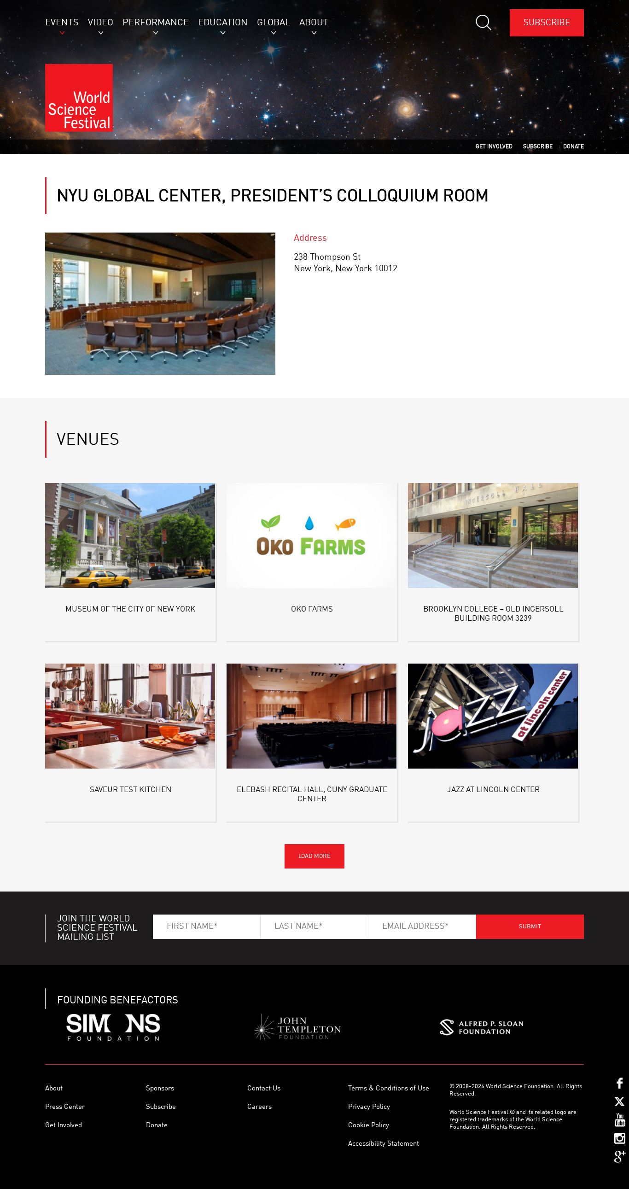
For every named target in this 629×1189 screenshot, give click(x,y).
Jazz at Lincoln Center (493, 790)
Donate (157, 1125)
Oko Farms (312, 609)
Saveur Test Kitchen (130, 790)
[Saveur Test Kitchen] (130, 718)
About (54, 1088)
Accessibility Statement (383, 1144)
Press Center (65, 1107)
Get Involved (63, 1125)
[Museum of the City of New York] (130, 537)
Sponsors (160, 1088)
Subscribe (547, 22)
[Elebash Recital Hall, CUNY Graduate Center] (312, 718)
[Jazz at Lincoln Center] (493, 718)
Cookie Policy (368, 1125)
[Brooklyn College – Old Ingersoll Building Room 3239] (493, 537)
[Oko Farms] (312, 537)
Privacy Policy (369, 1107)
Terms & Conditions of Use (388, 1088)
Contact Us (263, 1088)
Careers (259, 1107)
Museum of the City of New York (130, 609)
